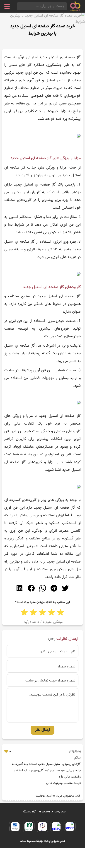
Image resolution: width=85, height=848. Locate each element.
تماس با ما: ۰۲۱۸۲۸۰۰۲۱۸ (52, 812)
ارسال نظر (42, 730)
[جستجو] (18, 6)
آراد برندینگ (29, 812)
